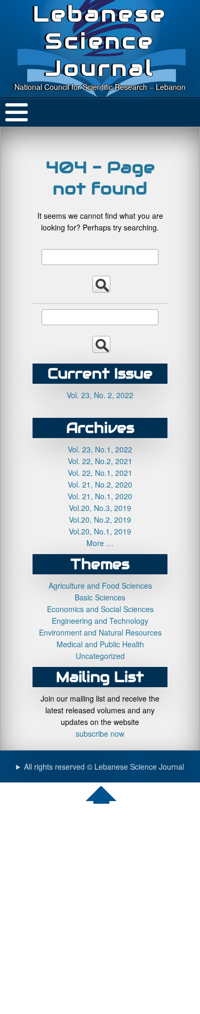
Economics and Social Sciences (100, 609)
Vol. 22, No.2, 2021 (100, 461)
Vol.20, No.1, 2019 (100, 531)
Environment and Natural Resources (100, 632)
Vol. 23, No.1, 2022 (100, 449)
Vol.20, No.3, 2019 (100, 507)
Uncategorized (100, 655)
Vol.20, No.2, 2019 (100, 519)
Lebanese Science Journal (100, 40)
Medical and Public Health (100, 644)
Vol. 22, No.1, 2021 (100, 472)
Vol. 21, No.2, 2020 (100, 484)
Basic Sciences (100, 597)
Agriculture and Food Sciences (100, 585)
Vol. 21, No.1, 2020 (100, 496)
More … (100, 543)
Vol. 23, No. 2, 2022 (100, 395)
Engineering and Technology (100, 620)
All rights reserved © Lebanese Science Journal (104, 766)
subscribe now (100, 733)
